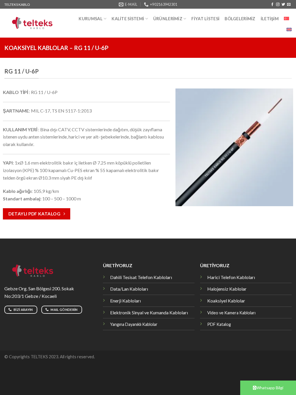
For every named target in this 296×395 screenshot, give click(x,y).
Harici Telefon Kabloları (231, 277)
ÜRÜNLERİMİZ (167, 18)
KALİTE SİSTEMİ (128, 18)
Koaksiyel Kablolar (226, 300)
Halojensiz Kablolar (227, 288)
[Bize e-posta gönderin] (289, 5)
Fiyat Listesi (205, 18)
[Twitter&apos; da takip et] (283, 5)
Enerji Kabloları (125, 300)
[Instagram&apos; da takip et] (278, 5)
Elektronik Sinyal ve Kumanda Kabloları (149, 312)
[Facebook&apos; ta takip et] (272, 5)
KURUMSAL (90, 18)
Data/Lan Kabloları (129, 288)
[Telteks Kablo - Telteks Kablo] (35, 23)
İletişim (270, 18)
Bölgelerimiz (240, 18)
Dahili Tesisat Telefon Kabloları (141, 277)
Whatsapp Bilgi (269, 387)
